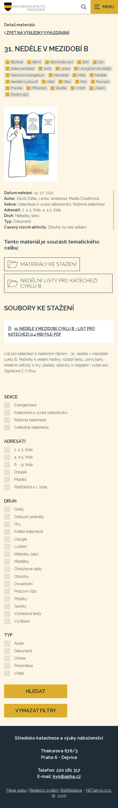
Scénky (20, 606)
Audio (19, 643)
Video (19, 673)
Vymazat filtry (35, 710)
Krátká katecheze (28, 531)
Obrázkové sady (28, 569)
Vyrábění (22, 621)
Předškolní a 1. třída (30, 487)
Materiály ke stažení (48, 264)
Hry (17, 524)
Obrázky (21, 576)
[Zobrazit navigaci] (104, 7)
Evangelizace (25, 405)
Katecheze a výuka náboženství (40, 412)
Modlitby (21, 561)
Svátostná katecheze (31, 427)
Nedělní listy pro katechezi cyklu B (58, 283)
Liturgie (20, 539)
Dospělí (20, 472)
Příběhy (20, 599)
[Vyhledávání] (84, 7)
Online (20, 658)
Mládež (20, 479)
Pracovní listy (25, 591)
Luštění (20, 546)
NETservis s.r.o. (99, 790)
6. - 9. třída (23, 464)
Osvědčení (23, 584)
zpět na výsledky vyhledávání (37, 33)
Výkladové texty (27, 613)
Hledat (36, 691)
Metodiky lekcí (26, 554)
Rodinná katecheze (30, 420)
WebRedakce (71, 790)
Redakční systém (44, 790)
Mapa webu (16, 790)
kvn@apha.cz (67, 776)
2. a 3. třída (23, 449)
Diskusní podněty (29, 517)
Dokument (23, 651)
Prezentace (23, 665)
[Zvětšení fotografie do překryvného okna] (59, 144)
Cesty (19, 509)
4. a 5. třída (23, 457)
